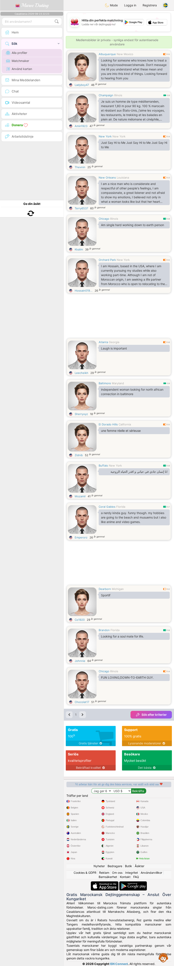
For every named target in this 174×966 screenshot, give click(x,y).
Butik (128, 866)
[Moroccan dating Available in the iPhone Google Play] (133, 883)
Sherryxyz (81, 414)
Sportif (105, 595)
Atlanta (103, 342)
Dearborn (105, 589)
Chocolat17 (82, 702)
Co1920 (80, 619)
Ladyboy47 (82, 85)
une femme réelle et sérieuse (121, 430)
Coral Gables (107, 506)
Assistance (163, 957)
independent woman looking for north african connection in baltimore (132, 392)
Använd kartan (22, 69)
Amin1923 (81, 126)
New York (105, 136)
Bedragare (115, 866)
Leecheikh (81, 373)
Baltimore (105, 383)
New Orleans (107, 177)
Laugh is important (114, 348)
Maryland (118, 383)
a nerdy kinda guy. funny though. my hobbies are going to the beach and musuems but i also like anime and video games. (133, 517)
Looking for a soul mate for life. (122, 636)
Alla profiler (19, 53)
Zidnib (79, 455)
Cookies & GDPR (85, 872)
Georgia (114, 342)
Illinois (118, 95)
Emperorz (81, 537)
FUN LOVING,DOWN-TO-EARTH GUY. (127, 677)
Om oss (117, 872)
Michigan (118, 589)
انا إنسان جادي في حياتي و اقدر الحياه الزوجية (139, 471)
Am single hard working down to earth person (132, 225)
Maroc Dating (34, 5)
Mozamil (80, 496)
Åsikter (139, 866)
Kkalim (79, 249)
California (125, 424)
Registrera (150, 5)
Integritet (131, 872)
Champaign (106, 95)
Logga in (130, 5)
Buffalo (103, 465)
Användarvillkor (151, 872)
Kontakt (125, 877)
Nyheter (99, 866)
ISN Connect (119, 964)
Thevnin (80, 167)
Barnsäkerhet (108, 877)
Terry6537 (81, 208)
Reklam (104, 872)
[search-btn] (57, 21)
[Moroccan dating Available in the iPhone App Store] (105, 883)
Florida (120, 506)
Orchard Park (107, 259)
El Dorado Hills (108, 424)
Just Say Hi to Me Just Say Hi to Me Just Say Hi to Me (134, 145)
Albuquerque (107, 54)
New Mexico (125, 54)
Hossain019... (84, 290)
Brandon (104, 630)
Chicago (104, 218)
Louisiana (123, 177)
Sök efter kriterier (154, 714)
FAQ (136, 877)
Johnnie (80, 661)
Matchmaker (20, 61)
